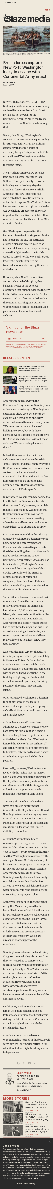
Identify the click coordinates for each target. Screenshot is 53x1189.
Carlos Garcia (31, 1110)
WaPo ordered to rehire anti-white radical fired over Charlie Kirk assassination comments (32, 369)
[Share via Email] (29, 1063)
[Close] (50, 1142)
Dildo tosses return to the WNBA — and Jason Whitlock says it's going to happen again (36, 1117)
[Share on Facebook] (18, 1063)
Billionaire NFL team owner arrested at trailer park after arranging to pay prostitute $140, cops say (37, 1129)
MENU (47, 10)
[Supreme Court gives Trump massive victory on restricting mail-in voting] (13, 1106)
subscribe (10, 3)
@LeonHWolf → (24, 1090)
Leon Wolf (9, 83)
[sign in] (2, 2)
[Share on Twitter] (23, 1063)
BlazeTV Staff (31, 1122)
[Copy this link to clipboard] (34, 1063)
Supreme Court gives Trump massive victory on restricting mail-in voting (36, 1105)
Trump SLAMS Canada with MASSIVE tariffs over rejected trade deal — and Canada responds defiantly (33, 389)
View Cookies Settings (27, 1184)
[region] (26, 1163)
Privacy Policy (32, 344)
